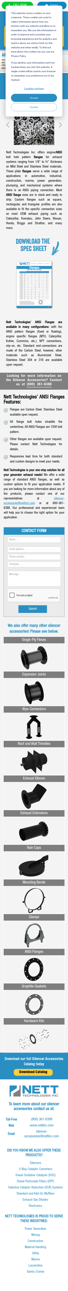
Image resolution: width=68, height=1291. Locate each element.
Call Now (19, 5)
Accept (34, 97)
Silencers (35, 1163)
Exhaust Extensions (34, 813)
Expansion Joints (34, 675)
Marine (35, 1259)
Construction (35, 1241)
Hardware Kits (34, 1021)
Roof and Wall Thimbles (34, 744)
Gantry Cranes (35, 1271)
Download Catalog (33, 1072)
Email (54, 5)
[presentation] (7, 125)
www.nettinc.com (42, 1126)
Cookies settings (34, 88)
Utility (35, 1253)
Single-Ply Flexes (34, 640)
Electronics (35, 1206)
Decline (34, 107)
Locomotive (35, 1265)
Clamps (34, 917)
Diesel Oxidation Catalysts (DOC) (36, 1175)
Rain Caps (34, 848)
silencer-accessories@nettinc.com (41, 1134)
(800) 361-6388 (39, 384)
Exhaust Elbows (34, 779)
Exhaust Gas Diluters (35, 1200)
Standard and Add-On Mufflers (35, 1193)
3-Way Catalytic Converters (35, 1169)
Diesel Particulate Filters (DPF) (35, 1181)
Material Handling (35, 1247)
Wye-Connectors (34, 709)
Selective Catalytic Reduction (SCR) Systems (35, 1187)
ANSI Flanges (34, 952)
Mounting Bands (34, 883)
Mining (35, 1235)
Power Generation (35, 1229)
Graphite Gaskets (34, 987)
